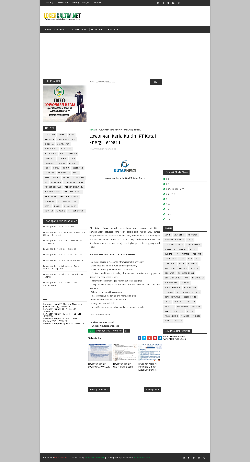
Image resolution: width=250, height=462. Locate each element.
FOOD (47, 168)
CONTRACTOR (63, 144)
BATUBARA (49, 139)
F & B (72, 158)
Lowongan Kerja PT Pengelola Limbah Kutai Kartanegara (147, 367)
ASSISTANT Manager (174, 240)
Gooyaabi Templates (94, 457)
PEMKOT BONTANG (53, 187)
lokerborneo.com (142, 457)
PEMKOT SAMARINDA (74, 187)
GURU (182, 259)
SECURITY (169, 306)
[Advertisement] (125, 55)
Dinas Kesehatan (68, 154)
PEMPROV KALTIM (52, 192)
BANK (71, 135)
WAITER (168, 321)
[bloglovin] (183, 3)
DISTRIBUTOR (51, 154)
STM (168, 219)
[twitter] (168, 3)
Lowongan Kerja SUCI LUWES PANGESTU (63, 260)
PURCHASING (190, 287)
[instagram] (158, 3)
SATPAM (177, 302)
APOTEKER (192, 235)
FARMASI (62, 163)
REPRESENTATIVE (172, 297)
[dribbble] (188, 3)
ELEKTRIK (62, 158)
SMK (168, 209)
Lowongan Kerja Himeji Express (59, 249)
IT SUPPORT (170, 264)
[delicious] (204, 3)
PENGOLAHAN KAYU (72, 192)
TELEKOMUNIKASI (76, 211)
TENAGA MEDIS (171, 316)
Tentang (49, 2)
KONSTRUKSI (64, 173)
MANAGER (192, 264)
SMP (168, 214)
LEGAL (76, 173)
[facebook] (163, 3)
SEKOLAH (49, 211)
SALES (167, 302)
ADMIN (168, 235)
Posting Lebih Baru (99, 389)
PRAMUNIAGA (198, 278)
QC (178, 292)
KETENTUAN (97, 29)
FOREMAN (197, 254)
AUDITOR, (109, 149)
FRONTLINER (170, 259)
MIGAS (66, 177)
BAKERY (62, 135)
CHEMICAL (49, 144)
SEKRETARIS (182, 306)
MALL (47, 177)
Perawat (169, 292)
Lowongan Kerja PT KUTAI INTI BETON (62, 255)
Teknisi (196, 316)
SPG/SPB (196, 306)
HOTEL (56, 168)
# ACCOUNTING (103, 331)
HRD (190, 259)
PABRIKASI (56, 182)
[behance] (199, 3)
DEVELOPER (66, 149)
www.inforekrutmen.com (174, 338)
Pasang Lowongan (81, 2)
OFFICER (194, 268)
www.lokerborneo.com (174, 336)
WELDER (178, 321)
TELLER (190, 311)
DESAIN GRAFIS (193, 244)
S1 (97, 129)
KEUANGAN (49, 173)
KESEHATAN (78, 168)
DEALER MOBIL (51, 149)
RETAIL (48, 206)
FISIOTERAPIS (183, 254)
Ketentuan (63, 2)
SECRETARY (190, 302)
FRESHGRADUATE (175, 189)
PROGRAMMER (171, 283)
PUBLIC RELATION (173, 287)
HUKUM (66, 168)
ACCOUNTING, (98, 149)
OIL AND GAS (78, 177)
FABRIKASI (49, 163)
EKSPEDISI (49, 158)
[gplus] (173, 3)
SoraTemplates (61, 457)
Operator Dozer (173, 278)
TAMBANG (61, 211)
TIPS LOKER (112, 29)
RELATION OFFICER (191, 292)
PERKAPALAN (50, 197)
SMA (168, 204)
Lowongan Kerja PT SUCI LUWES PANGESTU (99, 365)
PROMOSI (185, 283)
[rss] (194, 3)
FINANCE (73, 163)
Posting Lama (152, 389)
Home (48, 29)
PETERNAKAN (64, 201)
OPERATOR (169, 273)
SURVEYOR (178, 311)
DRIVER (193, 249)
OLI (46, 182)
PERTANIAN (50, 201)
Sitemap (98, 2)
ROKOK (57, 206)
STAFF (167, 311)
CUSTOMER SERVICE (174, 244)
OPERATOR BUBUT (186, 273)
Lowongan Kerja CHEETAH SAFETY (60, 227)
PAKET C (170, 194)
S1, (115, 149)
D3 (167, 179)
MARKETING (170, 268)
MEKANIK (183, 268)
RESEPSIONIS (190, 297)
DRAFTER (183, 249)
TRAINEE (185, 316)
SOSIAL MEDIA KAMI (77, 29)
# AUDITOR (117, 331)
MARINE (56, 177)
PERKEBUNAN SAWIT (69, 197)
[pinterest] (178, 3)
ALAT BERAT (50, 135)
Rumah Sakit (70, 206)
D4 (167, 184)
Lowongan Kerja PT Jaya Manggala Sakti (123, 365)
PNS (76, 201)
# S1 (127, 331)
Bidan (190, 240)
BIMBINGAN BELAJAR (66, 139)
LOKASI (58, 29)
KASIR (182, 264)
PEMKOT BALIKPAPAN (74, 182)
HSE (197, 259)
